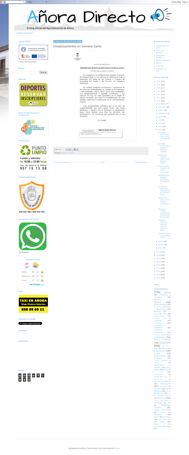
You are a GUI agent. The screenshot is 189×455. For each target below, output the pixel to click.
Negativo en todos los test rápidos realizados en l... (164, 202)
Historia (156, 377)
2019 (158, 252)
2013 (158, 271)
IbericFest (157, 381)
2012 (158, 275)
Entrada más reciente (62, 162)
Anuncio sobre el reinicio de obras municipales (164, 169)
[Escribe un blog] (69, 149)
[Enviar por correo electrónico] (67, 149)
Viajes (168, 426)
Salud (156, 417)
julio (160, 120)
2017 (158, 258)
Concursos (158, 323)
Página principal (25, 33)
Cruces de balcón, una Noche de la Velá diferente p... (164, 137)
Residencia (158, 415)
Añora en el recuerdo (160, 52)
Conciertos (158, 321)
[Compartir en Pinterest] (77, 149)
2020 (158, 101)
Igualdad (167, 381)
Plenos (163, 412)
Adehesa (167, 292)
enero (160, 248)
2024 (158, 88)
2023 (158, 91)
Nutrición (157, 400)
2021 (158, 98)
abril (160, 130)
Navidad (160, 393)
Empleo (157, 353)
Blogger (117, 448)
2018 (158, 255)
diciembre (162, 104)
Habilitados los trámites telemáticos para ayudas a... (164, 179)
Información (165, 384)
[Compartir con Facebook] (74, 149)
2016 (158, 262)
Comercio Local (160, 318)
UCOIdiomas (158, 426)
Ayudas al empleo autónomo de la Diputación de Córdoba (164, 213)
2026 (158, 82)
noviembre (162, 107)
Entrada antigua (141, 162)
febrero (161, 245)
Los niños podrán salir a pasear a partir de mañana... (164, 148)
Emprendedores (160, 356)
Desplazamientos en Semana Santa (164, 235)
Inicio (103, 162)
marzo (161, 241)
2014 (158, 268)
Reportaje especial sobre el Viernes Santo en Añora (162, 225)
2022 (158, 95)
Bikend (158, 63)
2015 (158, 265)
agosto (161, 117)
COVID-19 (157, 335)
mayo (160, 126)
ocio (169, 403)
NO (170, 393)
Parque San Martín (163, 60)
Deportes (165, 342)
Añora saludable (160, 304)
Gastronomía (158, 374)
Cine (164, 314)
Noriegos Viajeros (164, 395)
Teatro (162, 422)
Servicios (167, 417)
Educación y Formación (162, 349)
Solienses (160, 66)
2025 (158, 85)
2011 (158, 278)
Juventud (157, 389)
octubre (161, 110)
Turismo (157, 424)
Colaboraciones (159, 316)
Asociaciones (158, 307)
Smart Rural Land (164, 419)
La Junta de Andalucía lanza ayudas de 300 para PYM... (164, 191)
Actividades (161, 289)
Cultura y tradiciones (162, 336)
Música (168, 391)
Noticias (161, 398)
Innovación (163, 386)
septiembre (162, 113)
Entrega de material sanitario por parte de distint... (164, 159)
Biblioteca (157, 311)
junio (160, 123)
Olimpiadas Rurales (160, 56)
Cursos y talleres (162, 339)
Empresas (158, 358)
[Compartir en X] (72, 149)
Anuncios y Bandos (67, 153)
